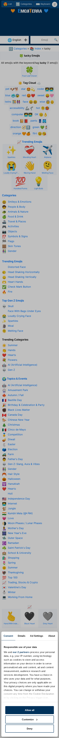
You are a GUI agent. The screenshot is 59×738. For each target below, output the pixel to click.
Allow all (29, 710)
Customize (28, 719)
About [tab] (51, 635)
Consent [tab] (8, 635)
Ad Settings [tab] (36, 635)
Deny (29, 728)
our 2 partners (21, 652)
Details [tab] (21, 635)
